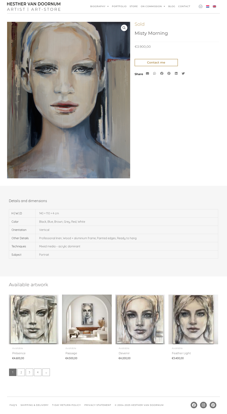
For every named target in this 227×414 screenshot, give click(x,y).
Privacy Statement (97, 405)
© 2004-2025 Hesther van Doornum (139, 405)
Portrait (44, 254)
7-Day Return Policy (66, 405)
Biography (98, 6)
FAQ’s (13, 405)
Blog (171, 6)
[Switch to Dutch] (207, 6)
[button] (124, 28)
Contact (184, 6)
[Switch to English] (214, 6)
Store (134, 6)
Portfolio (119, 6)
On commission (151, 6)
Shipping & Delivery (35, 405)
